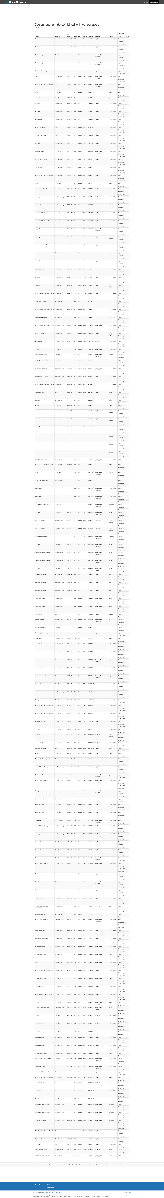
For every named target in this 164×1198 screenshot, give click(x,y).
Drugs (146, 2)
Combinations (154, 2)
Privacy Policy (50, 1192)
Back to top (128, 1192)
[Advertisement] (82, 12)
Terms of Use (58, 1192)
